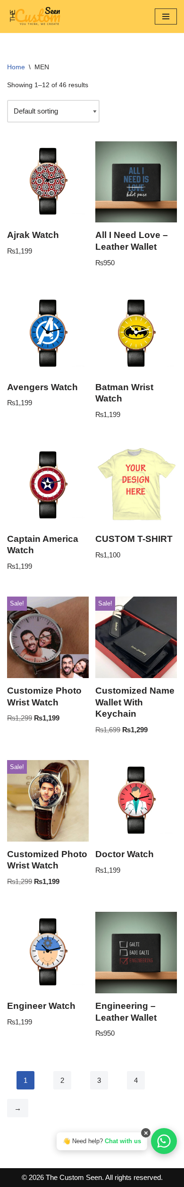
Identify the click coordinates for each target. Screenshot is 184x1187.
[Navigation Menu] (166, 16)
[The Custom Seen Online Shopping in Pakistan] (35, 16)
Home (16, 67)
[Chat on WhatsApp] (164, 1141)
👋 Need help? (102, 1141)
